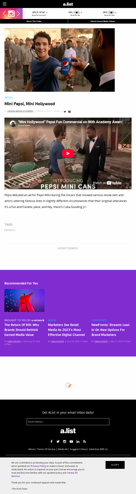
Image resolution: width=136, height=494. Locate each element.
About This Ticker (34, 21)
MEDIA (52, 320)
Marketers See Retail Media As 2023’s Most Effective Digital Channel (66, 329)
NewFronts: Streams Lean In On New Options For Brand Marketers (111, 329)
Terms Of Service (46, 449)
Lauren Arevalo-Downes (20, 111)
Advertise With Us (98, 449)
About (31, 449)
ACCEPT (115, 464)
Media (8, 97)
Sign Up (95, 3)
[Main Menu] (4, 3)
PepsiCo (9, 230)
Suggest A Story (78, 449)
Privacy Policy (38, 466)
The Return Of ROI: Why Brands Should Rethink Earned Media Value (21, 329)
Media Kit (62, 449)
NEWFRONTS (99, 320)
